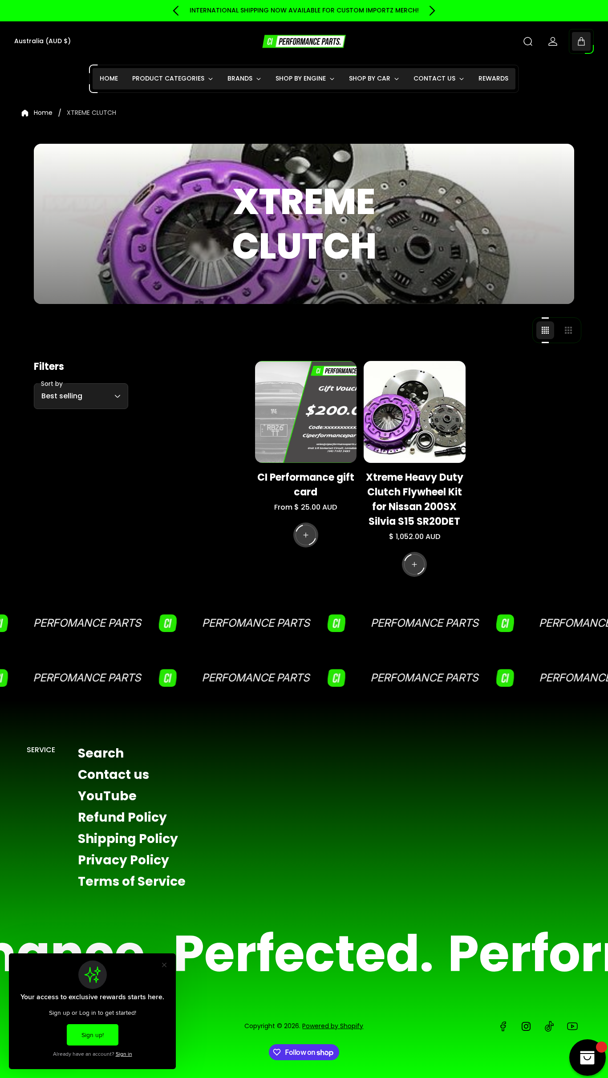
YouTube (107, 796)
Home (43, 113)
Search (101, 753)
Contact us (113, 774)
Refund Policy (122, 817)
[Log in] (553, 41)
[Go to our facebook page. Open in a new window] (503, 1026)
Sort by (52, 384)
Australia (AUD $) (42, 41)
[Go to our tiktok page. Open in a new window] (549, 1026)
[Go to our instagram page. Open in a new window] (526, 1026)
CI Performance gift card (305, 484)
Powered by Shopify (332, 1025)
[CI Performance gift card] (306, 412)
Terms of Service (132, 881)
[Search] (528, 41)
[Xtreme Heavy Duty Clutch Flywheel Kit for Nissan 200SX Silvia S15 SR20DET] (415, 412)
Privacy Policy (123, 860)
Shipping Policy (128, 838)
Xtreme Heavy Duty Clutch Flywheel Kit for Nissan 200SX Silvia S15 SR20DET (414, 499)
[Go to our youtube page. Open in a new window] (572, 1026)
